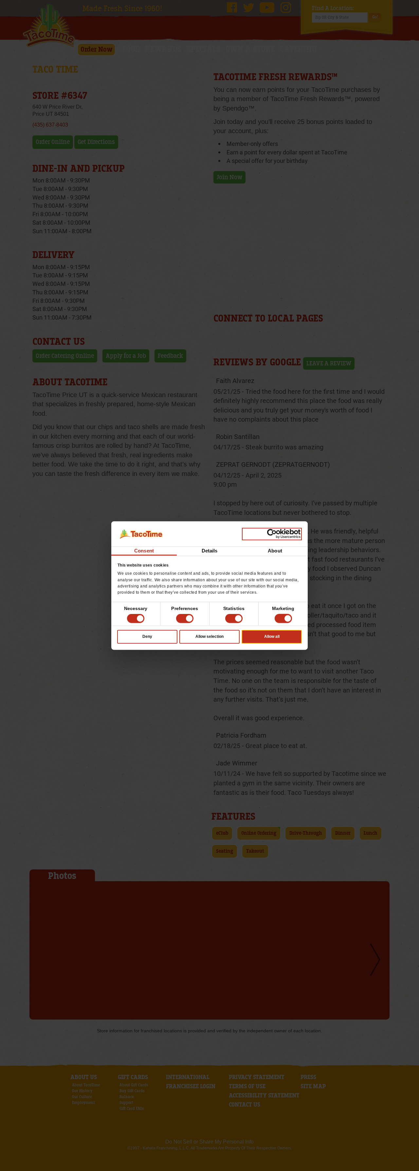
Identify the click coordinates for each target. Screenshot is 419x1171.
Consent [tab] (144, 550)
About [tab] (275, 550)
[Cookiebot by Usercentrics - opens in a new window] (272, 534)
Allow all (272, 636)
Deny (147, 636)
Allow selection (209, 636)
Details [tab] (210, 550)
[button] (184, 618)
